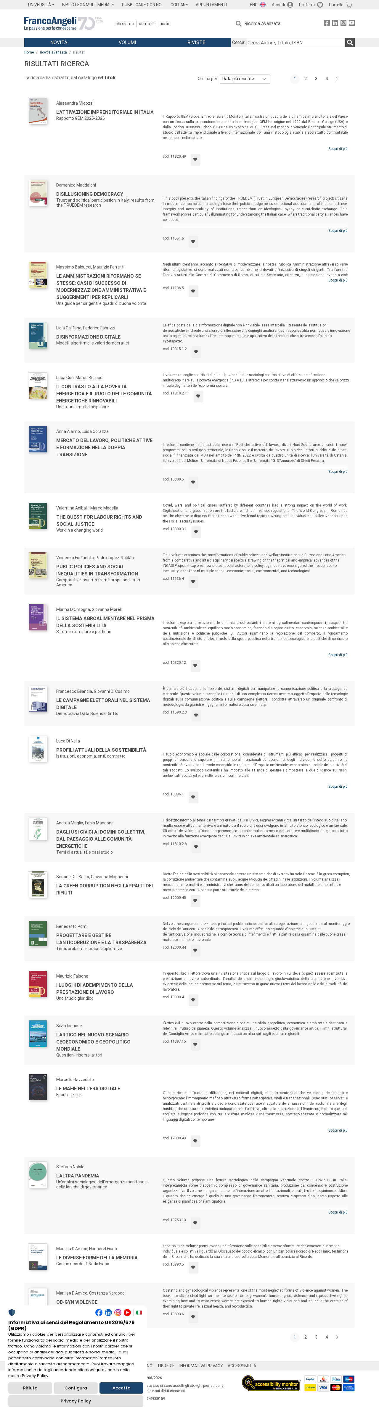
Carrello (336, 4)
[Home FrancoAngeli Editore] (63, 24)
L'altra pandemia (77, 1176)
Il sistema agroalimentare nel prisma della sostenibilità (105, 622)
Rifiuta (30, 1388)
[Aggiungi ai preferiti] (195, 160)
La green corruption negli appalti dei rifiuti (104, 889)
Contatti (147, 23)
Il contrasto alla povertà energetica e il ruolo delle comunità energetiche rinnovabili (104, 394)
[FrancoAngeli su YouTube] (352, 24)
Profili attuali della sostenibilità (101, 750)
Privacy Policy (76, 1401)
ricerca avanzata (53, 52)
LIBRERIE (166, 1365)
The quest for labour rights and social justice (99, 520)
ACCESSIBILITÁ (242, 1365)
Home (29, 52)
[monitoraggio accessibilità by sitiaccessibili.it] (271, 1378)
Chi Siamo (124, 23)
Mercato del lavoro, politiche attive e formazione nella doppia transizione (104, 447)
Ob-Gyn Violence (76, 1302)
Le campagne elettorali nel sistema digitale (103, 704)
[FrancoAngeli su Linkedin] (335, 24)
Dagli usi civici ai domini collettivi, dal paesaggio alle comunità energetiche (100, 839)
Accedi (278, 4)
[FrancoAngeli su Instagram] (343, 24)
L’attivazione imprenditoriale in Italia (105, 112)
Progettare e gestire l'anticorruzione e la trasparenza (101, 939)
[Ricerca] (350, 42)
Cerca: (238, 42)
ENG (254, 4)
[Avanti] (337, 79)
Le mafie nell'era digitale (88, 1088)
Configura (76, 1388)
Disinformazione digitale (88, 337)
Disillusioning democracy (89, 194)
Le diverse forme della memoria (97, 1258)
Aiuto (164, 23)
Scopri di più (338, 149)
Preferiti (307, 4)
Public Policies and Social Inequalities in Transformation (97, 570)
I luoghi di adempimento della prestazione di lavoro (94, 988)
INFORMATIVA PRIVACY (201, 1365)
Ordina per (207, 78)
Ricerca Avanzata (262, 23)
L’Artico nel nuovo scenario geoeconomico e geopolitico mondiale (93, 1042)
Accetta (122, 1388)
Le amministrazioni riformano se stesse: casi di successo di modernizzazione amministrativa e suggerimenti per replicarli (101, 286)
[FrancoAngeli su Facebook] (327, 24)
